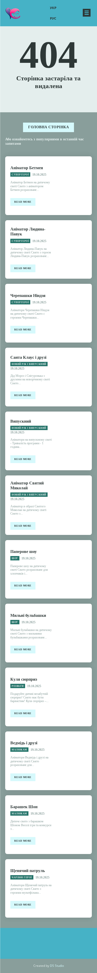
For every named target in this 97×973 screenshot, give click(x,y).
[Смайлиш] (13, 13)
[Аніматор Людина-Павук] (74, 249)
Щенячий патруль (27, 870)
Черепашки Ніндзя (28, 295)
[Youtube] (72, 941)
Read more (23, 201)
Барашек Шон (24, 807)
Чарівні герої (22, 877)
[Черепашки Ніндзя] (74, 313)
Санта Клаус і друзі (28, 357)
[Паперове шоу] (74, 569)
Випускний (20, 421)
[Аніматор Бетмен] (74, 185)
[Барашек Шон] (74, 824)
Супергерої (20, 174)
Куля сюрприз (23, 679)
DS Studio (57, 965)
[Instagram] (25, 941)
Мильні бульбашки (28, 615)
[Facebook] (41, 941)
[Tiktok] (56, 941)
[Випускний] (74, 441)
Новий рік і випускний (29, 364)
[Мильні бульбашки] (74, 633)
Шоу (15, 558)
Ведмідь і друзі (23, 743)
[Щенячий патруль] (74, 888)
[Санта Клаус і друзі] (74, 377)
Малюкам (19, 749)
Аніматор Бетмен (26, 168)
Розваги (18, 686)
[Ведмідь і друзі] (74, 760)
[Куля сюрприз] (74, 697)
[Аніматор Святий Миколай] (74, 504)
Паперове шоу (23, 551)
